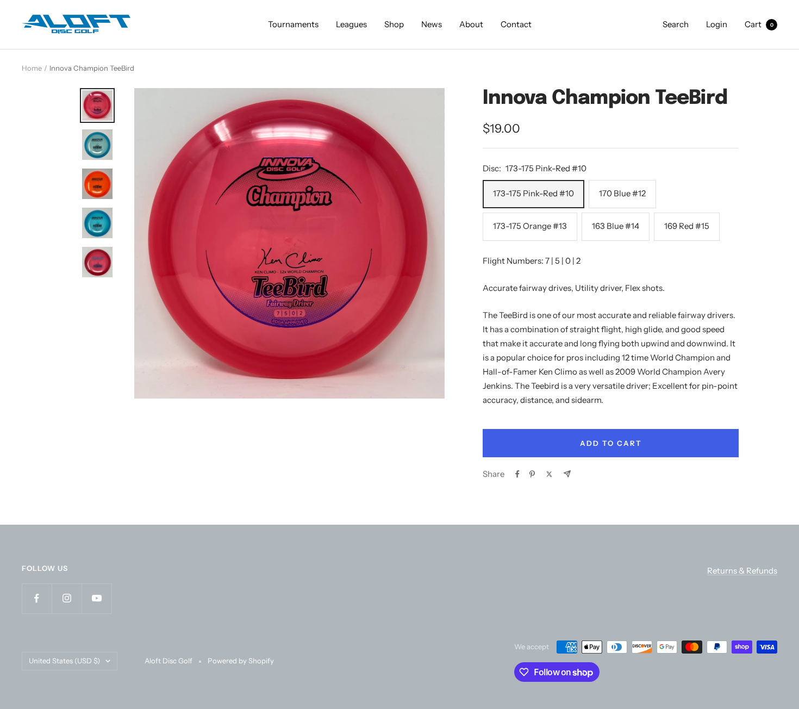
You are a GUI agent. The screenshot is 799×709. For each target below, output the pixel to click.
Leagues (351, 24)
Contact (516, 24)
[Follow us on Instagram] (67, 598)
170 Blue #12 (622, 193)
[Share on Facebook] (517, 474)
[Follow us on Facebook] (37, 598)
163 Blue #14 (615, 226)
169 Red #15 (686, 226)
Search (676, 24)
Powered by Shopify (241, 660)
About (471, 24)
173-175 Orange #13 (530, 226)
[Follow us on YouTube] (96, 598)
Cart (759, 24)
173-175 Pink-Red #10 (533, 193)
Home (32, 68)
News (431, 24)
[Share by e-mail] (567, 473)
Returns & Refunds (742, 570)
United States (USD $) (64, 660)
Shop (394, 24)
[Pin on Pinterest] (532, 474)
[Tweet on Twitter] (549, 474)
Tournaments (293, 24)
